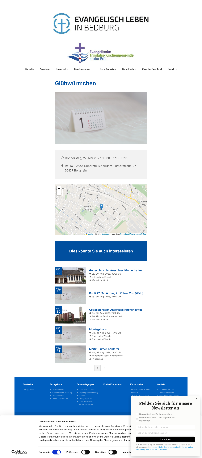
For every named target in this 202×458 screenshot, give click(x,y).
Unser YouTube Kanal (152, 69)
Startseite (29, 69)
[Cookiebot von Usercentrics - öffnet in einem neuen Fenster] (19, 452)
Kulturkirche (128, 69)
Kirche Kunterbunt (107, 69)
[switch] (85, 452)
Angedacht (45, 69)
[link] (61, 69)
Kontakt (172, 69)
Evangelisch (61, 69)
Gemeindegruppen (83, 69)
